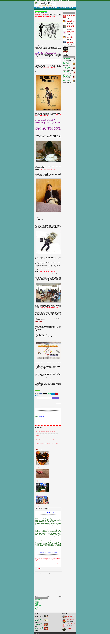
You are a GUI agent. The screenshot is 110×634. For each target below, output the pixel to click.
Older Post (60, 596)
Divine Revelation (41, 7)
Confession (47, 7)
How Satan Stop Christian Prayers (38, 615)
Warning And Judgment (53, 7)
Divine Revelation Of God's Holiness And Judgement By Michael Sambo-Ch (71, 42)
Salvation (60, 7)
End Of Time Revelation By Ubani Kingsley (71, 32)
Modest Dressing (42, 9)
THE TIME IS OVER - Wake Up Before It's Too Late (70, 619)
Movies (63, 9)
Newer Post (36, 596)
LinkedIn (37, 395)
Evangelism (59, 9)
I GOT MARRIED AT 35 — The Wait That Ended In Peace (67, 76)
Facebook (40, 393)
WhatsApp (48, 393)
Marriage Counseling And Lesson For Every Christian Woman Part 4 (39, 620)
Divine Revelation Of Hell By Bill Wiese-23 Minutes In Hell (39, 628)
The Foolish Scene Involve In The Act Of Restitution (71, 16)
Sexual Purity (71, 7)
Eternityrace (46, 633)
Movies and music (37, 610)
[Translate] (46, 12)
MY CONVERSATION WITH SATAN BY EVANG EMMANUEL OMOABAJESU (45, 431)
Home (36, 0)
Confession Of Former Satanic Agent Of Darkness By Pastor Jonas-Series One (67, 68)
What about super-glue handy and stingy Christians (42, 259)
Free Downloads (58, 0)
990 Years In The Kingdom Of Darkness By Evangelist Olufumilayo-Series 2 (67, 81)
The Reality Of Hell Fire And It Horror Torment (41, 438)
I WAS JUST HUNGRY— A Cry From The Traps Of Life (70, 628)
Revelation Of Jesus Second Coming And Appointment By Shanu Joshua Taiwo (45, 439)
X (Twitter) (44, 393)
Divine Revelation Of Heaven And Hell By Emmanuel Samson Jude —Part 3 (71, 21)
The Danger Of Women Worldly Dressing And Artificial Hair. (47, 271)
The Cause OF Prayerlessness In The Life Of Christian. (47, 169)
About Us (40, 0)
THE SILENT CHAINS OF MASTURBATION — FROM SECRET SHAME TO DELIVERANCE (70, 26)
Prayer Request (66, 0)
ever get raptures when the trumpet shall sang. (48, 67)
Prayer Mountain (53, 9)
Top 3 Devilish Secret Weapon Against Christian (45, 16)
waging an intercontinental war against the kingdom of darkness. (49, 307)
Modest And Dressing (38, 605)
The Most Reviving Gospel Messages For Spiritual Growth (67, 58)
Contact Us (45, 0)
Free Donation (51, 0)
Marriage (47, 9)
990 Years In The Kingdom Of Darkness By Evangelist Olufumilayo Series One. (67, 63)
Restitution (36, 9)
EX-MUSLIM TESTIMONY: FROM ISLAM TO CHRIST (66, 71)
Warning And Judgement (38, 599)
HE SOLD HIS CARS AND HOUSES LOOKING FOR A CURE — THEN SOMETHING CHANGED (70, 616)
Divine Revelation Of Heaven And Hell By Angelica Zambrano (70, 37)
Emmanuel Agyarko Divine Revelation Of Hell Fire (38, 624)
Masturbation (65, 7)
